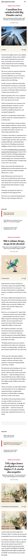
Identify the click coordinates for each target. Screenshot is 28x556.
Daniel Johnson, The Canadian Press (10, 506)
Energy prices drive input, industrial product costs (11, 228)
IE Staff (4, 49)
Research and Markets (14, 6)
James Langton (6, 278)
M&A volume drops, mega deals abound (9, 213)
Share (23, 49)
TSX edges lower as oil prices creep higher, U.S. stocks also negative (13, 221)
